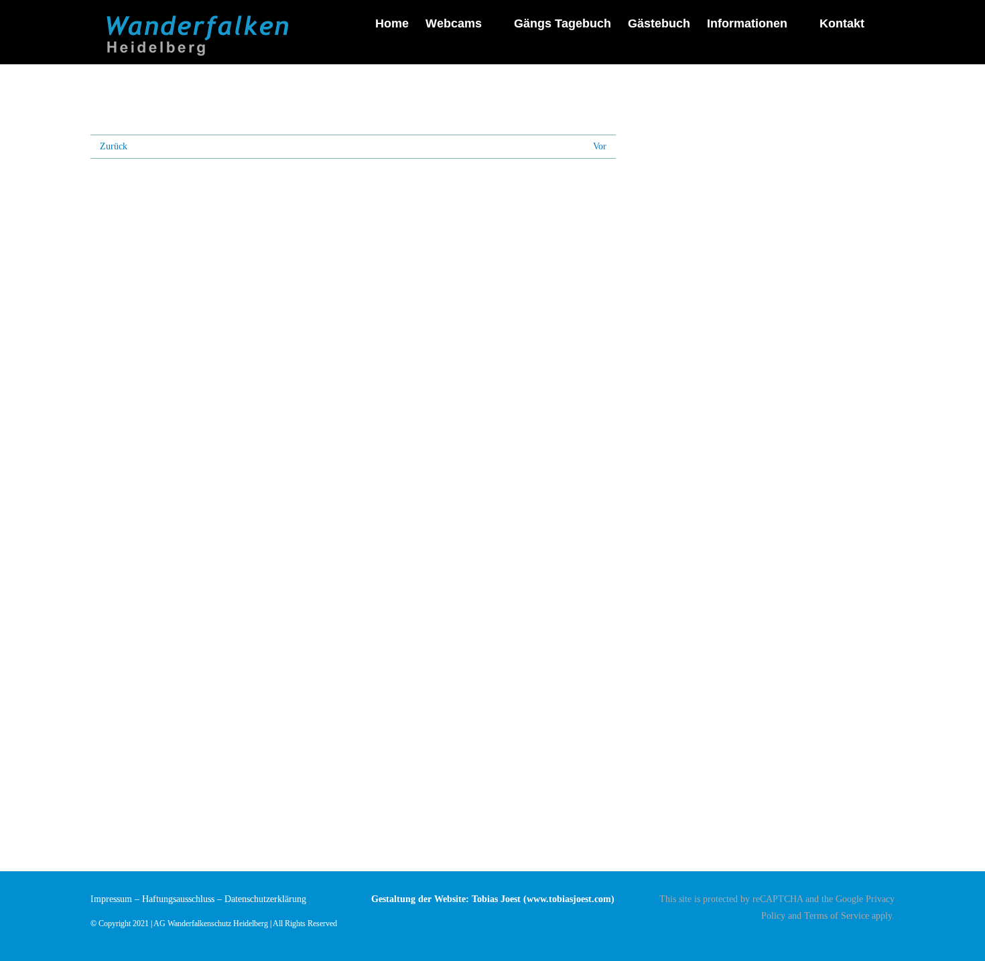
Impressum (111, 899)
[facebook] (890, 939)
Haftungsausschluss (178, 899)
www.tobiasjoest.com (569, 899)
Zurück (113, 146)
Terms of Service (836, 916)
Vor (599, 146)
